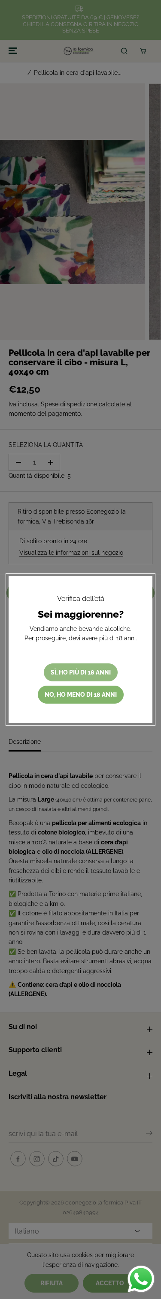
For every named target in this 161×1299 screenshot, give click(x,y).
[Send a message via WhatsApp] (141, 1279)
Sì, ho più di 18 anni (81, 672)
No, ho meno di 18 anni (81, 694)
